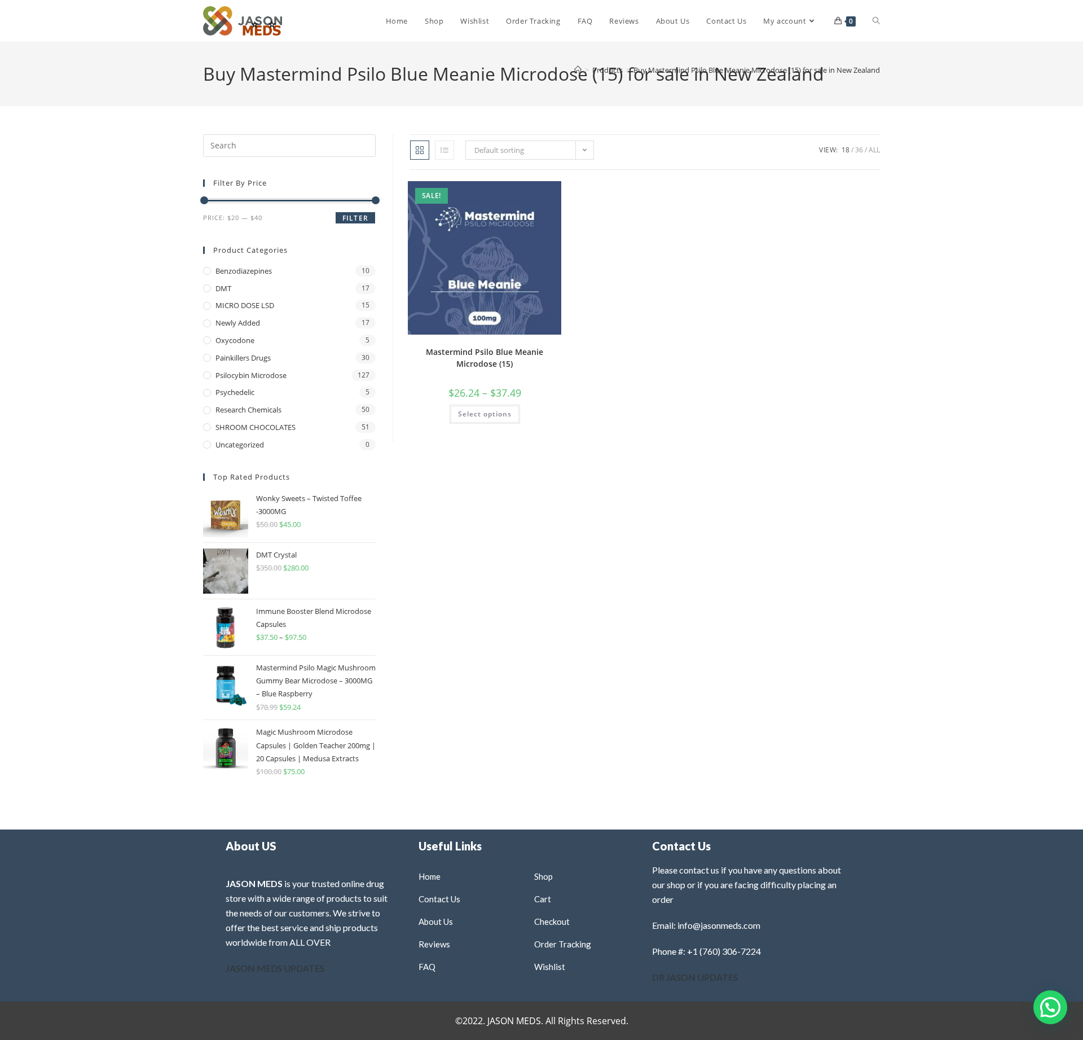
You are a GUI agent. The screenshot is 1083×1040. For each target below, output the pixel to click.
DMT (223, 288)
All (874, 150)
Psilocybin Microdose (251, 375)
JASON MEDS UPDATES (275, 968)
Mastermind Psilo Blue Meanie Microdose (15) (484, 357)
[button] (523, 194)
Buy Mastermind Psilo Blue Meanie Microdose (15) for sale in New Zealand (756, 70)
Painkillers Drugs (243, 358)
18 (845, 150)
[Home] (578, 70)
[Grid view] (419, 150)
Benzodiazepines (243, 271)
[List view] (444, 150)
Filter (355, 218)
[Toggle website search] (876, 21)
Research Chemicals (248, 410)
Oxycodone (234, 340)
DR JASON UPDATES (695, 977)
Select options (485, 414)
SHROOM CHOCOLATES (255, 427)
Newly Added (237, 323)
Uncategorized (239, 445)
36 (859, 150)
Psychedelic (234, 392)
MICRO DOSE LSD (244, 305)
